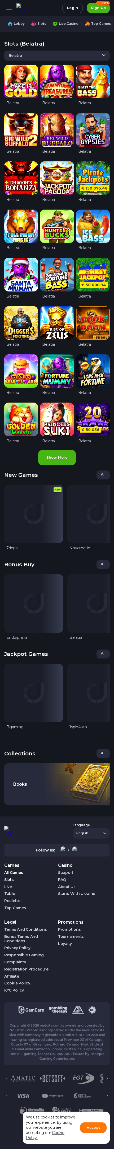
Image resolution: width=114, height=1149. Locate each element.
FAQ (62, 880)
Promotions (69, 929)
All (103, 474)
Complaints (15, 962)
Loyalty (65, 944)
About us (67, 887)
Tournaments (71, 936)
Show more (57, 457)
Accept (93, 1127)
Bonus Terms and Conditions (21, 938)
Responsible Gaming (24, 955)
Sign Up (100, 6)
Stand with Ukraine (76, 894)
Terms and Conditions (25, 929)
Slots (9, 880)
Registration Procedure (26, 969)
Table (9, 894)
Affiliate (11, 976)
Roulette (12, 901)
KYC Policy (14, 990)
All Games (13, 872)
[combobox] (57, 56)
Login (72, 8)
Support (65, 872)
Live (8, 887)
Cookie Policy (17, 983)
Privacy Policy (17, 948)
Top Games (15, 908)
